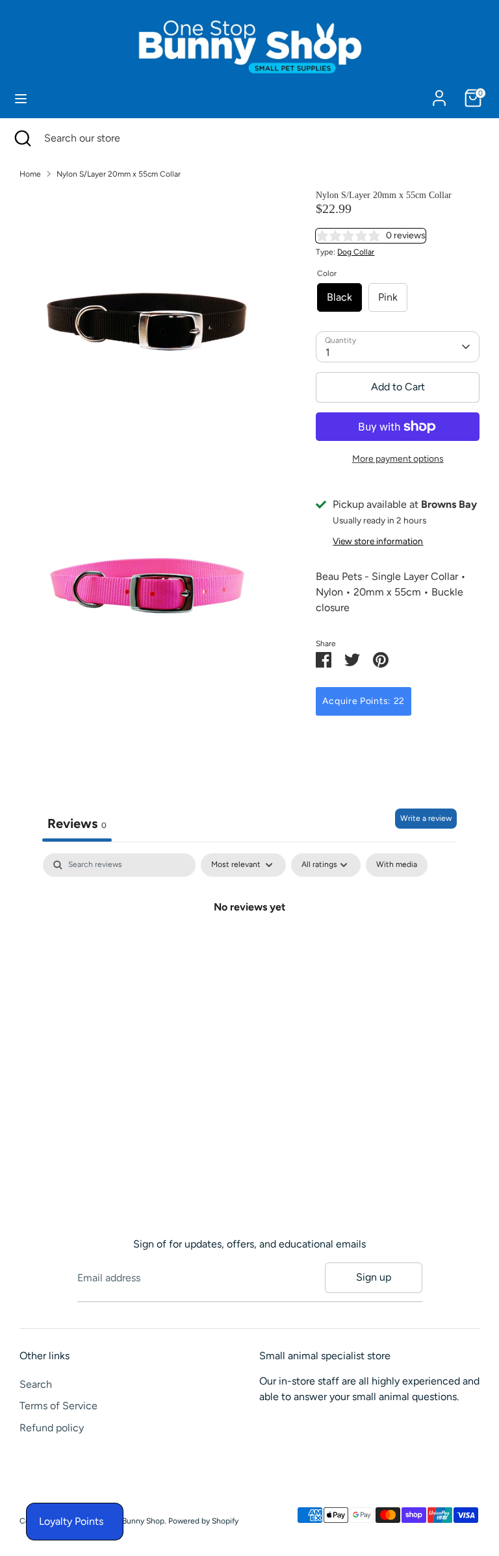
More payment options (398, 458)
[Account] (439, 92)
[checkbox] (397, 865)
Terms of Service (58, 1405)
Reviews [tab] (77, 823)
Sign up (373, 1277)
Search (35, 1384)
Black (339, 297)
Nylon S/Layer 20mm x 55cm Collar (119, 174)
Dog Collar (355, 252)
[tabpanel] (249, 950)
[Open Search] (22, 138)
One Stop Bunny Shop (125, 1520)
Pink (388, 297)
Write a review (426, 818)
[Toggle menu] (21, 98)
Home (30, 174)
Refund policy (51, 1428)
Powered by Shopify (203, 1520)
